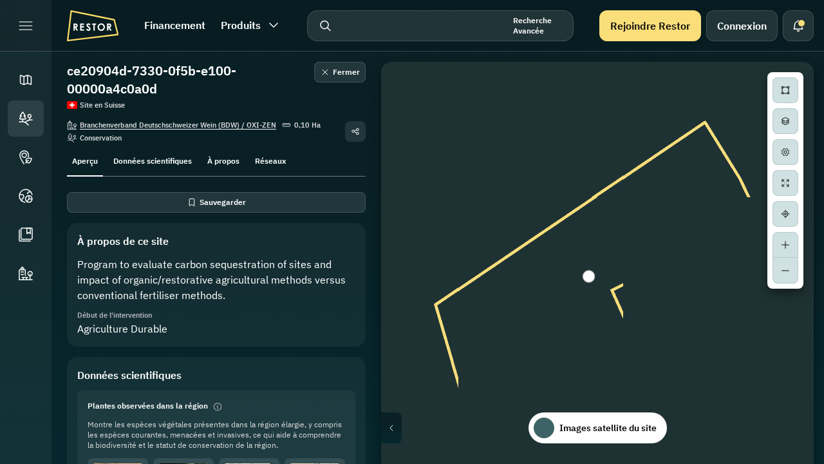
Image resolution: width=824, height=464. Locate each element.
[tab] (85, 160)
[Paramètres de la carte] (785, 152)
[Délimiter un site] (785, 90)
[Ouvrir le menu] (26, 26)
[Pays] (26, 196)
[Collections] (26, 235)
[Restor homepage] (92, 25)
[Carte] (26, 80)
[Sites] (26, 119)
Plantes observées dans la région (148, 406)
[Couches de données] (785, 121)
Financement (174, 25)
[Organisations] (26, 273)
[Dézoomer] (785, 271)
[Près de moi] (785, 214)
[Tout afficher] (785, 183)
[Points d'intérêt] (26, 157)
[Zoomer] (785, 245)
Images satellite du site (608, 428)
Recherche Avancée (532, 25)
